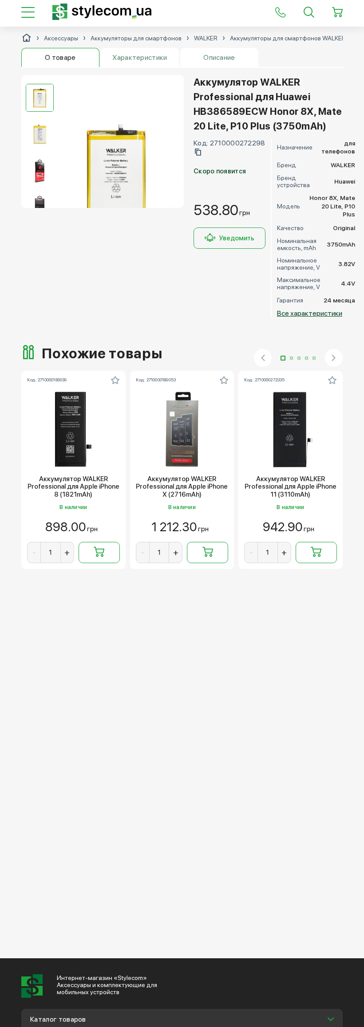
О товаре (60, 57)
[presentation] (263, 358)
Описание (219, 57)
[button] (283, 358)
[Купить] (99, 552)
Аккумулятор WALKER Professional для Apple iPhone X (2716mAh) (182, 486)
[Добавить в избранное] (115, 380)
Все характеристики (309, 314)
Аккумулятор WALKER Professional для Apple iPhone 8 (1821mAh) (73, 486)
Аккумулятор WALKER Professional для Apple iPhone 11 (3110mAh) (290, 486)
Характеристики (139, 57)
